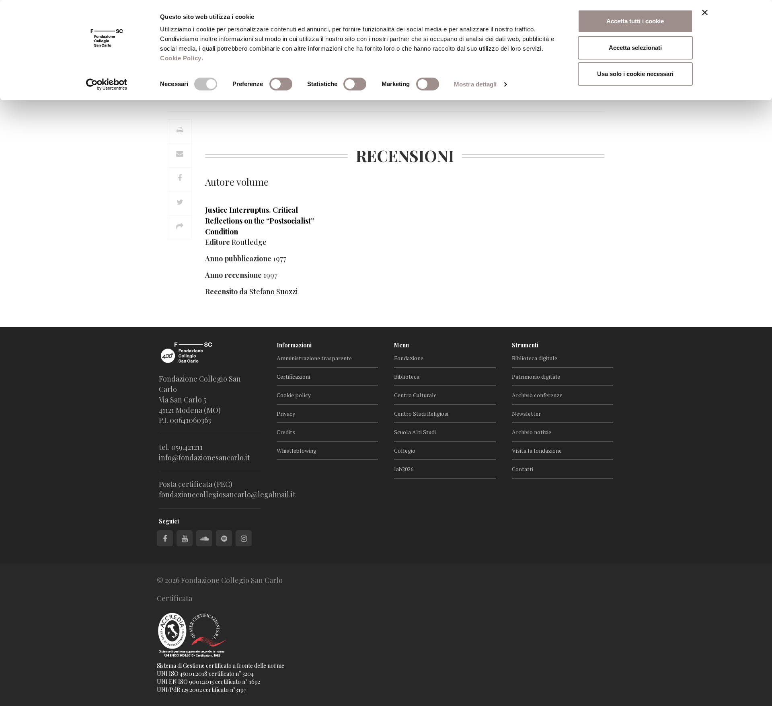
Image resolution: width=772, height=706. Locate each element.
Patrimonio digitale (536, 376)
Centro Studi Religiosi (421, 413)
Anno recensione (233, 275)
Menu (401, 345)
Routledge (249, 242)
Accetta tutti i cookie (635, 21)
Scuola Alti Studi (415, 432)
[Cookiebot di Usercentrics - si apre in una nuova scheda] (107, 84)
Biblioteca (406, 376)
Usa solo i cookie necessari (635, 73)
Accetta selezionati (635, 47)
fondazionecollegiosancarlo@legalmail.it (227, 494)
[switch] (280, 84)
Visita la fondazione (537, 450)
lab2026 (403, 469)
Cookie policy (294, 395)
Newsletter (526, 413)
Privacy (286, 413)
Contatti (522, 469)
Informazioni (294, 345)
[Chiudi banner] (705, 12)
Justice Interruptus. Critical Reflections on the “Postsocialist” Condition (259, 220)
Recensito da (226, 291)
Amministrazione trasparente (314, 358)
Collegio (404, 450)
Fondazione (408, 358)
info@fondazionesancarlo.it (204, 457)
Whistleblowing (296, 450)
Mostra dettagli (475, 84)
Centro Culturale (415, 395)
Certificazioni (293, 376)
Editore (217, 242)
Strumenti (525, 345)
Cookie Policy (180, 58)
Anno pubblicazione (238, 258)
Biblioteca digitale (534, 358)
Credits (286, 432)
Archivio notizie (531, 432)
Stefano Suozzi (273, 291)
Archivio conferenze (537, 395)
